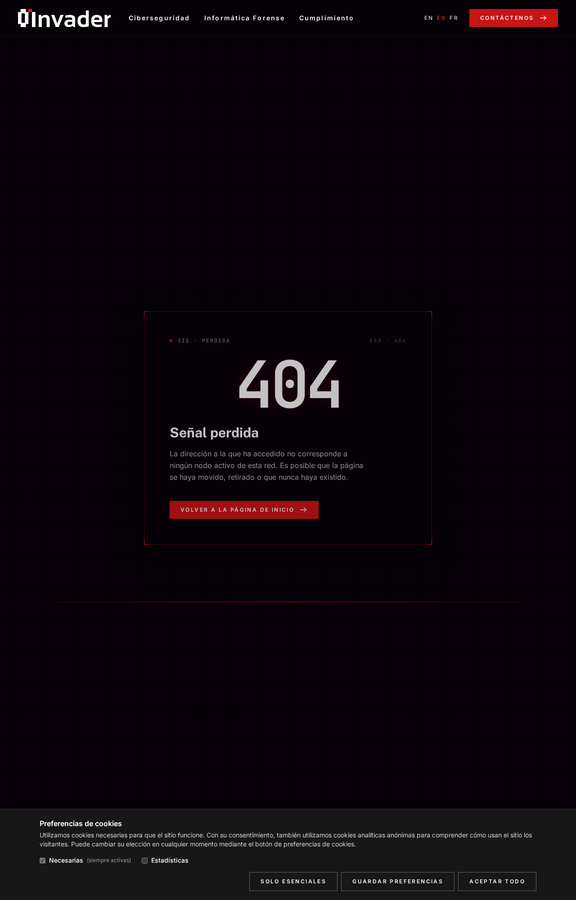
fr (454, 17)
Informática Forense (244, 18)
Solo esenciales (293, 881)
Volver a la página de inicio (237, 509)
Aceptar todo (497, 881)
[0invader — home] (64, 18)
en (429, 17)
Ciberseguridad (159, 18)
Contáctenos (507, 17)
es (441, 17)
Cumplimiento (326, 18)
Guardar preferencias (397, 881)
